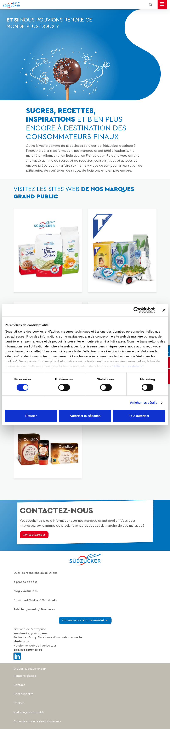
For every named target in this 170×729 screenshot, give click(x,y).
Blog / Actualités (25, 591)
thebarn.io (21, 641)
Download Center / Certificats (35, 600)
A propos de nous (25, 582)
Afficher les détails (127, 366)
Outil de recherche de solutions (35, 573)
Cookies (18, 703)
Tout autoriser (139, 416)
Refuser (31, 416)
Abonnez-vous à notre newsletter (85, 620)
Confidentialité (23, 694)
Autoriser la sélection (85, 416)
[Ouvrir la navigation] (162, 4)
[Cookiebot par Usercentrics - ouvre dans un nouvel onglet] (136, 310)
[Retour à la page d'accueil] (11, 5)
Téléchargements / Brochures (34, 609)
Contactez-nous (34, 534)
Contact (19, 685)
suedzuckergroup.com (30, 633)
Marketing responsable (28, 712)
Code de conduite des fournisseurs (37, 721)
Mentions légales (24, 675)
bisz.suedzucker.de (27, 649)
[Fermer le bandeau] (163, 310)
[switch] (64, 387)
